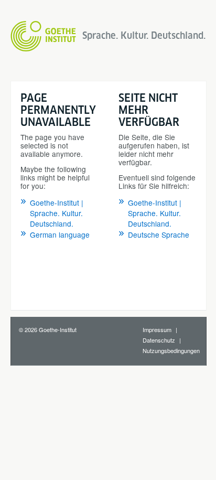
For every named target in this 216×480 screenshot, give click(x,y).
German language (60, 234)
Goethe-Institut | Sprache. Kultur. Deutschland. (56, 213)
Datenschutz (159, 340)
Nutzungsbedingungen (171, 350)
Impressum (157, 329)
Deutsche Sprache (158, 234)
